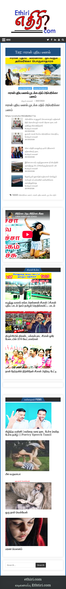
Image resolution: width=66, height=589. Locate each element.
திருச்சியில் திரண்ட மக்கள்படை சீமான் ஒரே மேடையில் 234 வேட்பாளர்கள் (29, 337)
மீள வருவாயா (13, 474)
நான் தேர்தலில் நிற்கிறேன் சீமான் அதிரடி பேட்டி (31, 371)
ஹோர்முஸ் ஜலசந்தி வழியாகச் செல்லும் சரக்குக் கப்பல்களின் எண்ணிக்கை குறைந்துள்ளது (41, 179)
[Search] (63, 40)
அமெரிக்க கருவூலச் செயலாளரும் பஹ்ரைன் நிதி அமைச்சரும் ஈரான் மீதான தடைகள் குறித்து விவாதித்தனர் (42, 122)
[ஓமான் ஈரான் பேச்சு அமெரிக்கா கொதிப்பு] (17, 139)
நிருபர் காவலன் (27, 101)
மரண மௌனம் (13, 549)
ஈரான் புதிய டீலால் (39, 195)
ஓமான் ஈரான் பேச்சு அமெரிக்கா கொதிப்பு (42, 134)
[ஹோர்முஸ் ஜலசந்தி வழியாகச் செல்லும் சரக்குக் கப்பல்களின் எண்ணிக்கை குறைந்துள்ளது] (17, 181)
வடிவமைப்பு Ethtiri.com (33, 585)
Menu (8, 39)
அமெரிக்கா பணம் (25, 195)
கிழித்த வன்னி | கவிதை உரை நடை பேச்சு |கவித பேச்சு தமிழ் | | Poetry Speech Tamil (32, 433)
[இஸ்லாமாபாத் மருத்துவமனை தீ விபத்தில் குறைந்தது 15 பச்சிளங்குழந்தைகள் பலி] (17, 167)
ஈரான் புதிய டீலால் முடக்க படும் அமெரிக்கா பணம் (33, 95)
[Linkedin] (55, 40)
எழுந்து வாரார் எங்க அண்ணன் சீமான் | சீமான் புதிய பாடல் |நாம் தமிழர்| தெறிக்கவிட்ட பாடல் (30, 304)
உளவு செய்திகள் (40, 88)
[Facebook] (51, 40)
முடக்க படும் (51, 195)
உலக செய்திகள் (25, 88)
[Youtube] (59, 40)
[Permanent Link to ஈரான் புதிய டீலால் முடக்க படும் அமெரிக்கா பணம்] (32, 71)
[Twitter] (48, 40)
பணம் (9, 110)
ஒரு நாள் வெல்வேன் (16, 512)
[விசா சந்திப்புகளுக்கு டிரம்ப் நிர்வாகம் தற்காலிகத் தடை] (17, 153)
